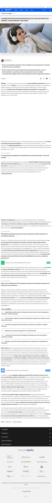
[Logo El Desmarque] (26, 461)
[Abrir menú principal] (50, 10)
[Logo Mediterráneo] (42, 476)
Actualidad (4, 429)
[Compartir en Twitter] (44, 78)
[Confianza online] (26, 498)
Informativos (8, 421)
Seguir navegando (6, 440)
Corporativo (4, 437)
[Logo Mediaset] (26, 451)
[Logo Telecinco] (26, 457)
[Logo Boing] (10, 466)
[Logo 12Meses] (42, 471)
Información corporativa (10, 482)
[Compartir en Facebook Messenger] (47, 78)
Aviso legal (4, 482)
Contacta (26, 484)
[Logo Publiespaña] (26, 476)
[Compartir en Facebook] (50, 78)
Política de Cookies (37, 482)
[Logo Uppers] (10, 471)
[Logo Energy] (26, 466)
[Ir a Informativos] (8, 10)
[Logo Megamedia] (27, 491)
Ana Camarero (8, 59)
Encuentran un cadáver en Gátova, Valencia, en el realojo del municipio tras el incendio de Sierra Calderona (23, 7)
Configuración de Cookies (29, 482)
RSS (49, 482)
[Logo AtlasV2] (10, 476)
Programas (4, 433)
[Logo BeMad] (42, 466)
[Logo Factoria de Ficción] (42, 462)
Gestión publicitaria (45, 482)
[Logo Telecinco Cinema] (26, 471)
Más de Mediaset (6, 444)
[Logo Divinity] (10, 462)
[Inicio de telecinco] (1, 10)
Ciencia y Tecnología (6, 13)
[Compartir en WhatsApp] (41, 78)
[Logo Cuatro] (42, 457)
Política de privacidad (19, 482)
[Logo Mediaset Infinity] (10, 457)
